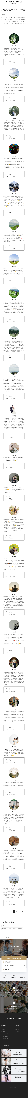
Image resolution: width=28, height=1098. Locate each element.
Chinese (17, 1031)
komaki (10, 650)
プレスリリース (4, 1038)
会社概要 (3, 1029)
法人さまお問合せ (5, 1036)
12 (11, 911)
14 (16, 911)
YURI (10, 136)
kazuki (10, 357)
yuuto (10, 247)
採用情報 (3, 1031)
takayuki (10, 612)
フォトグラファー (13, 925)
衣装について (5, 925)
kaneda (10, 396)
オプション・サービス (17, 928)
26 (22, 911)
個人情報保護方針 (5, 1034)
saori (10, 174)
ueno (10, 466)
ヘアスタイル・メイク (6, 928)
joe (9, 537)
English (17, 1029)
